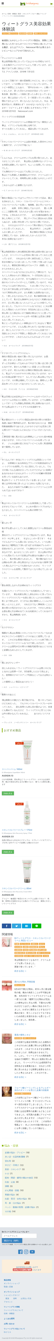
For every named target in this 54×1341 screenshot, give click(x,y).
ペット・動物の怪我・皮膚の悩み (20, 1207)
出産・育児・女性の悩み (33, 956)
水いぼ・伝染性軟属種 (15, 1156)
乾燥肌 (30, 33)
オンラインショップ (12, 1283)
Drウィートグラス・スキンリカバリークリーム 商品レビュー (32, 939)
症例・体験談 (12, 14)
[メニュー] (2, 3)
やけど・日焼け (12, 1165)
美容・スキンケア (24, 14)
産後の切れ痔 (19, 953)
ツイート (16, 926)
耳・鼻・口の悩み (13, 1203)
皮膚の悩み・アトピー (15, 1152)
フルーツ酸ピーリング (38, 14)
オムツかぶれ (24, 944)
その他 (46, 956)
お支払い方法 (26, 1298)
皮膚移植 (18, 950)
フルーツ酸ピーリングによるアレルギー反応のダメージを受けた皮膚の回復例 (32, 1089)
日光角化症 (19, 956)
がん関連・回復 (12, 1190)
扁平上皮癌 (42, 950)
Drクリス (7, 1332)
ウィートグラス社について (14, 1329)
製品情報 (7, 1280)
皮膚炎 (25, 947)
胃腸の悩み (10, 1194)
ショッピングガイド (12, 1295)
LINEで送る (36, 926)
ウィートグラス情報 (12, 1307)
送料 (15, 1298)
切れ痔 (8, 1161)
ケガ (7, 1173)
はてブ (26, 926)
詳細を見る (8, 793)
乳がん (42, 947)
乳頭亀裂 (33, 950)
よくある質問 (9, 1318)
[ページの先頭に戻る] (51, 1338)
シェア (6, 926)
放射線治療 (34, 947)
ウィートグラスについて (13, 1310)
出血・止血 (10, 1182)
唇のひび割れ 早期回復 (24, 981)
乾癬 (16, 944)
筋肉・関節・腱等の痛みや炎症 (19, 1177)
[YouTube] (32, 1252)
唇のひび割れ (30, 953)
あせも (42, 944)
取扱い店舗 (8, 1287)
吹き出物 (23, 33)
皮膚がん (35, 944)
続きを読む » (20, 971)
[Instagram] (26, 1252)
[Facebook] (20, 1252)
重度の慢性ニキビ (22, 1035)
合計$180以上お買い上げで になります (27, 1268)
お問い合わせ (9, 1324)
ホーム (4, 14)
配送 (7, 1298)
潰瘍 (7, 1186)
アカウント (8, 1302)
